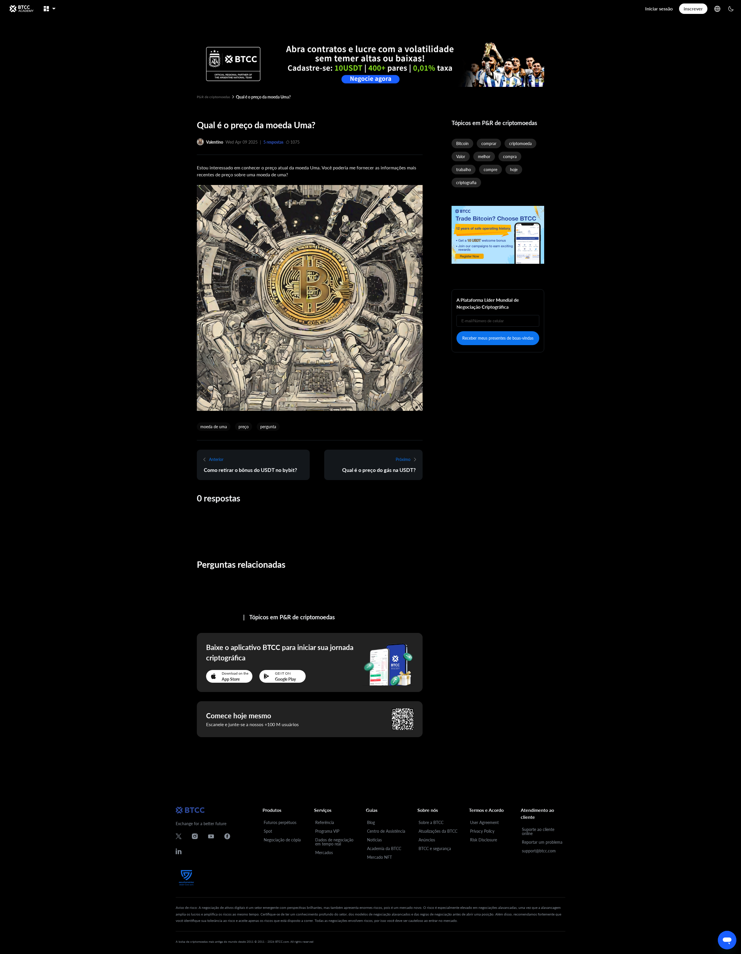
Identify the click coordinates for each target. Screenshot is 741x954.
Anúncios (427, 839)
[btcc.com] (21, 8)
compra (510, 156)
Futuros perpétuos (280, 822)
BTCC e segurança (435, 848)
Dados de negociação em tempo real (334, 841)
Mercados (324, 852)
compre (490, 169)
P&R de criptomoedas (213, 97)
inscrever (693, 8)
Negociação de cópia (282, 839)
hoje (514, 169)
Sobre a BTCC (431, 822)
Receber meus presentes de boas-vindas (497, 338)
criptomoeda (520, 143)
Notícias (374, 839)
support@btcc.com (539, 850)
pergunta (268, 426)
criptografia (466, 182)
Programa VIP (327, 831)
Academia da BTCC (384, 848)
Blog (371, 822)
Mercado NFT (379, 857)
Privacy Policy (482, 831)
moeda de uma (213, 426)
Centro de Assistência (386, 831)
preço (244, 426)
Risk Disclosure (483, 839)
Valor (460, 156)
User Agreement (484, 822)
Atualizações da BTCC (438, 831)
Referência (324, 822)
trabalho (463, 169)
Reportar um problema (542, 842)
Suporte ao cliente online (538, 831)
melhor (484, 156)
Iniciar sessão (659, 8)
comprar (488, 143)
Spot (268, 831)
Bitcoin (462, 143)
